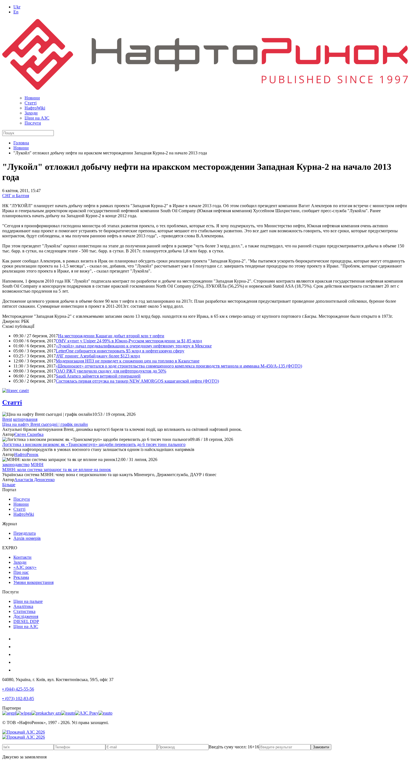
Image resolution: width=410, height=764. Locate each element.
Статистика (24, 611)
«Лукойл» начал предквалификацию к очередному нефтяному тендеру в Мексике (134, 345)
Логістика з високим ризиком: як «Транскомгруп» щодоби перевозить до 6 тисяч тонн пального (93, 444)
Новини (32, 98)
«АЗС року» (25, 567)
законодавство (16, 464)
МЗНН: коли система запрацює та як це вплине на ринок (56, 469)
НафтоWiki (35, 108)
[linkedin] (16, 662)
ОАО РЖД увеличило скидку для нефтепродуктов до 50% (111, 371)
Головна (21, 142)
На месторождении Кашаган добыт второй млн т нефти (111, 335)
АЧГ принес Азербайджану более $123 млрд (98, 356)
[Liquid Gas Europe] (9, 713)
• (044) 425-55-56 (18, 689)
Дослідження (25, 616)
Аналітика (23, 606)
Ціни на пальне (28, 601)
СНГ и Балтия (15, 195)
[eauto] (68, 713)
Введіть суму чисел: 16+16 (234, 746)
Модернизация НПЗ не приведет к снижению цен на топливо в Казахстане (127, 361)
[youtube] (16, 654)
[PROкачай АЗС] (46, 713)
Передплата (24, 533)
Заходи (31, 113)
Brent (7, 419)
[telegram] (16, 670)
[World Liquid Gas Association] (24, 713)
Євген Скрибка (29, 434)
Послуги (33, 123)
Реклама (21, 577)
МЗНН (37, 464)
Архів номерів (27, 538)
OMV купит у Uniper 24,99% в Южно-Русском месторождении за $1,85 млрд (129, 340)
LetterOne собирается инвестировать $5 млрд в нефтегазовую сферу (120, 350)
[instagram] (16, 638)
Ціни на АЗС (37, 118)
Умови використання (33, 582)
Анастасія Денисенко (34, 479)
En (15, 11)
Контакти (22, 557)
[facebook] (16, 646)
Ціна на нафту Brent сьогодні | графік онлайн (45, 424)
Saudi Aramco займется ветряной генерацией (98, 376)
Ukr (16, 6)
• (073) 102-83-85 (18, 698)
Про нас (21, 572)
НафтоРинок (26, 454)
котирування (25, 419)
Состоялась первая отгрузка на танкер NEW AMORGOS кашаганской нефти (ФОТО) (137, 381)
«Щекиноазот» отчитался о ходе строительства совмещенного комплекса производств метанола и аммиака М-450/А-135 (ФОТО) (179, 366)
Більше (8, 484)
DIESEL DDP (26, 621)
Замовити (321, 747)
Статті (31, 103)
